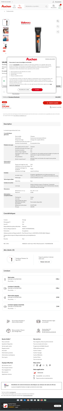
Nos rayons (4, 357)
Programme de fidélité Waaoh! (41, 346)
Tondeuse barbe (9, 11)
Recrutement (5, 372)
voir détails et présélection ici (20, 115)
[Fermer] (2, 406)
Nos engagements (6, 370)
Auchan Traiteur (37, 350)
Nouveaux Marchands (14, 97)
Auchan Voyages (37, 352)
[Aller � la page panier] (60, 6)
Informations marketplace (8, 355)
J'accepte (37, 89)
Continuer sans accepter (50, 58)
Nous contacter (6, 341)
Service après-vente (7, 346)
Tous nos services (37, 359)
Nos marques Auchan (7, 367)
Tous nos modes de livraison (40, 344)
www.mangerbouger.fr (27, 395)
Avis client (4, 350)
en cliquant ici (13, 392)
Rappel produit (5, 348)
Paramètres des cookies (24, 89)
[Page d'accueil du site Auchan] (6, 6)
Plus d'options (15, 94)
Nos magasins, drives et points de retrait (43, 341)
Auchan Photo (37, 357)
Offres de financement (38, 348)
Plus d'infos (10, 281)
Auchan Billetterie (37, 355)
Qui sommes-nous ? (7, 365)
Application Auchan (7, 374)
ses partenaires (16, 64)
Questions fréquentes (7, 344)
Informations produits (7, 352)
